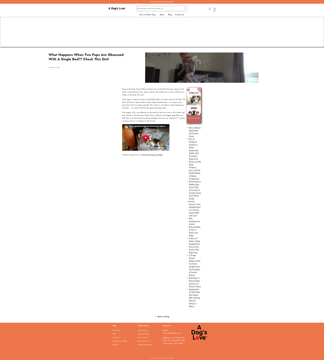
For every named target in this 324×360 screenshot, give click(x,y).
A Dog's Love (158, 358)
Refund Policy (143, 330)
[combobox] (162, 8)
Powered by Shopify (168, 358)
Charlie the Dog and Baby (152, 155)
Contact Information (145, 345)
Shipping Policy (143, 334)
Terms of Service (144, 341)
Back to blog (163, 316)
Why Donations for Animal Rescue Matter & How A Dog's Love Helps (195, 227)
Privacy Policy (143, 337)
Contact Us (117, 337)
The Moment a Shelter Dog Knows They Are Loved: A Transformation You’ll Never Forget (195, 190)
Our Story (116, 330)
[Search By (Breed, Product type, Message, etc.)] (185, 8)
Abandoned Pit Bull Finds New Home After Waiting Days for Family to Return (194, 298)
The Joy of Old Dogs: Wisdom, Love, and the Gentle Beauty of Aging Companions (195, 170)
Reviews (116, 345)
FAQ (114, 334)
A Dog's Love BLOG (120, 341)
